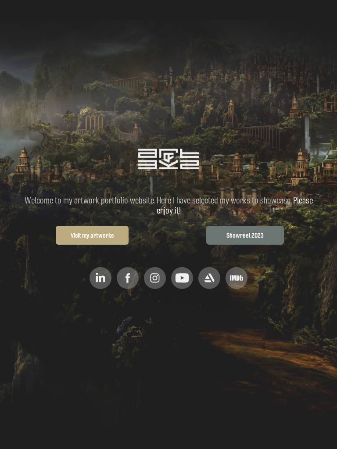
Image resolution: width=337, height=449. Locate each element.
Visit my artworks (92, 235)
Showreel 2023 (245, 235)
